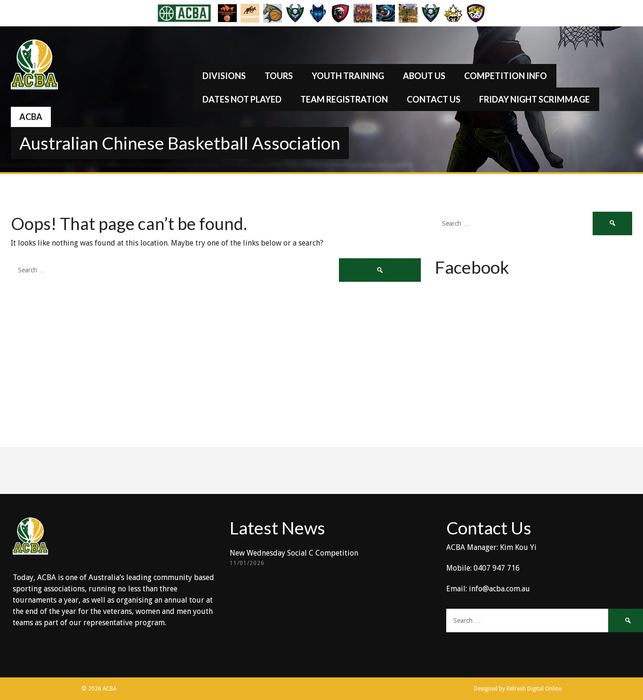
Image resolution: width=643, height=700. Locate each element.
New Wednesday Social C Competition (294, 553)
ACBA (30, 116)
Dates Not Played (241, 99)
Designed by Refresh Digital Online (518, 688)
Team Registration (344, 99)
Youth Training (348, 76)
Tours (279, 76)
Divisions (224, 76)
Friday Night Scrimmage (534, 99)
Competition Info (505, 76)
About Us (424, 76)
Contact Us (433, 99)
